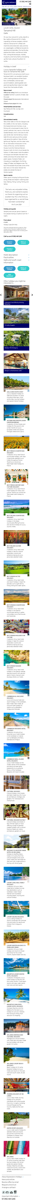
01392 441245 (25, 1)
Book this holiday (9, 242)
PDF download (9, 275)
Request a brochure (9, 1185)
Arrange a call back (10, 249)
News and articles (8, 1179)
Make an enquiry (23, 242)
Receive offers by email (10, 1182)
